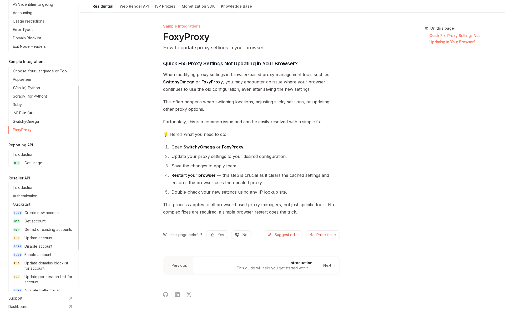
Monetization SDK (198, 6)
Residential (103, 6)
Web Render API (134, 6)
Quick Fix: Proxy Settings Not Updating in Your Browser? (455, 38)
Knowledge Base (236, 6)
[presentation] (40, 145)
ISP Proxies (165, 6)
